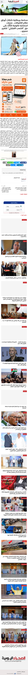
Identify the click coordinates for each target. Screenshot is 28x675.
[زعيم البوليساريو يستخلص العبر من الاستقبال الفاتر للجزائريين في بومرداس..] (14, 418)
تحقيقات (24, 520)
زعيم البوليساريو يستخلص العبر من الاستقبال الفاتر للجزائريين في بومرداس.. (14, 428)
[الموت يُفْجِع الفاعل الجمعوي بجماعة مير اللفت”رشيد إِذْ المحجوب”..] (14, 225)
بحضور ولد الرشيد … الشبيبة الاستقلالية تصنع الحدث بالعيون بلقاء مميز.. (14, 342)
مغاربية (2, 33)
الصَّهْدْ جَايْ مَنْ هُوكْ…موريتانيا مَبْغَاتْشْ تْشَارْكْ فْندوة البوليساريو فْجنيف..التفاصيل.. (6, 190)
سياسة (25, 413)
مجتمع (25, 241)
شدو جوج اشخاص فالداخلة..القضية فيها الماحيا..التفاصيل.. (16, 536)
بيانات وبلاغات (23, 477)
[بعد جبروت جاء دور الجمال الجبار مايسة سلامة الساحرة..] (14, 397)
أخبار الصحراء (24, 348)
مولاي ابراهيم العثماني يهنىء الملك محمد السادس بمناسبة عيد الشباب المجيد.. (14, 601)
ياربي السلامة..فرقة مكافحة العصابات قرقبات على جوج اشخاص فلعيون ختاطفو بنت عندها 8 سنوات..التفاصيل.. (14, 557)
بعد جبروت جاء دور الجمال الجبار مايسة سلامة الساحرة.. (15, 407)
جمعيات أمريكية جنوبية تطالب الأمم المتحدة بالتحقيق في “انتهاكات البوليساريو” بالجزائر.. (13, 385)
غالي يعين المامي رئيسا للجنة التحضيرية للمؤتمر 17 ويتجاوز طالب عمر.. (14, 364)
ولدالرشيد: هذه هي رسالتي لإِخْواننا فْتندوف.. (15, 278)
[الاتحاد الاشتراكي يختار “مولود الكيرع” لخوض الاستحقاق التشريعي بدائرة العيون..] (14, 440)
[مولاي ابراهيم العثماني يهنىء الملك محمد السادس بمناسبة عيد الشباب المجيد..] (14, 591)
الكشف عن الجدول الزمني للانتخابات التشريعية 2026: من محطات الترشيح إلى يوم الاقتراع (13, 492)
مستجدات (24, 220)
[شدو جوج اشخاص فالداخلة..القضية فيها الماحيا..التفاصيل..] (14, 526)
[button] (23, 163)
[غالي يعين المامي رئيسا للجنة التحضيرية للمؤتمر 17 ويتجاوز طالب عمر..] (14, 354)
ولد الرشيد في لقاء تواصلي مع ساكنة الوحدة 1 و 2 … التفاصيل (13, 321)
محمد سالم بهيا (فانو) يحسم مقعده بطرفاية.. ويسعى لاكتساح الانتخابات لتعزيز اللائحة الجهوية (15, 514)
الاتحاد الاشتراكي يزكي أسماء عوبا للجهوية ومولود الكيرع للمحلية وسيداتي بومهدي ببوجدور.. (14, 471)
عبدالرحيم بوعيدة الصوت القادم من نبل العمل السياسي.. (15, 257)
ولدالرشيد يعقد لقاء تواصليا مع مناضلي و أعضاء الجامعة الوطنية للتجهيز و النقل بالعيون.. (15, 580)
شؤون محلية (23, 305)
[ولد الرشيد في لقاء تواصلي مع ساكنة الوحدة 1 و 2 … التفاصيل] (14, 311)
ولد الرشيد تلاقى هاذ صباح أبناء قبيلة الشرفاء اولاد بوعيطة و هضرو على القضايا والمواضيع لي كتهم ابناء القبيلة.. (13, 623)
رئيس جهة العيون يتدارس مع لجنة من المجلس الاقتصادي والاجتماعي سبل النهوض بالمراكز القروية (14, 645)
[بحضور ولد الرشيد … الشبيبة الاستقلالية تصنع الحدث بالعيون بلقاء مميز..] (14, 332)
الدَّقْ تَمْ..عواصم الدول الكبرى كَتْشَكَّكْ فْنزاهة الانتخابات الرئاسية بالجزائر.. (20, 189)
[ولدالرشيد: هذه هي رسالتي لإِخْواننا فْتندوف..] (14, 268)
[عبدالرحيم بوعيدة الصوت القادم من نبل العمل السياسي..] (14, 247)
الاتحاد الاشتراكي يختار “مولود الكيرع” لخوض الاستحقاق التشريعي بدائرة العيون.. (15, 450)
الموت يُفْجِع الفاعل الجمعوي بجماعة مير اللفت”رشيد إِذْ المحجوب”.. (14, 235)
